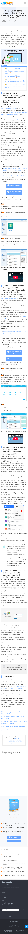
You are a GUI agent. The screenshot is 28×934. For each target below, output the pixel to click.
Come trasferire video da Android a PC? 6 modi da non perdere (15, 864)
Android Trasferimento (16, 22)
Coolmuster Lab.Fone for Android (9, 298)
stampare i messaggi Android (15, 119)
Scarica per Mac (15, 841)
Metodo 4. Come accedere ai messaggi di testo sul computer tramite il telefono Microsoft (15, 86)
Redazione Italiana (4, 22)
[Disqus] (14, 776)
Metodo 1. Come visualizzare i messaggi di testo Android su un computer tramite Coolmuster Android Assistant (14, 71)
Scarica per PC (14, 837)
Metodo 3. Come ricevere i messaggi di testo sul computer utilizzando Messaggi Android (15, 81)
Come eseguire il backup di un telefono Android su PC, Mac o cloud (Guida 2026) (15, 876)
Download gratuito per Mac (15, 192)
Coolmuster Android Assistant (8, 108)
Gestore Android (14, 815)
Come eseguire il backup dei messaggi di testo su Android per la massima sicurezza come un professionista (13, 728)
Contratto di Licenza (14, 924)
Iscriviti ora (23, 910)
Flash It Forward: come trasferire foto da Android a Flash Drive (14, 872)
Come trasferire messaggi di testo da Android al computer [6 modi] (13, 855)
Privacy (14, 922)
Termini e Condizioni (14, 921)
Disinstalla (14, 925)
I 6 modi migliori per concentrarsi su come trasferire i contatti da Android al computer (15, 859)
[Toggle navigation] (25, 3)
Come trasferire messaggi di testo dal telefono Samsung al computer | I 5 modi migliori (13, 868)
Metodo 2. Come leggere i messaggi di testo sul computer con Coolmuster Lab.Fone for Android (15, 76)
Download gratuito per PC (15, 186)
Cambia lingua (14, 916)
